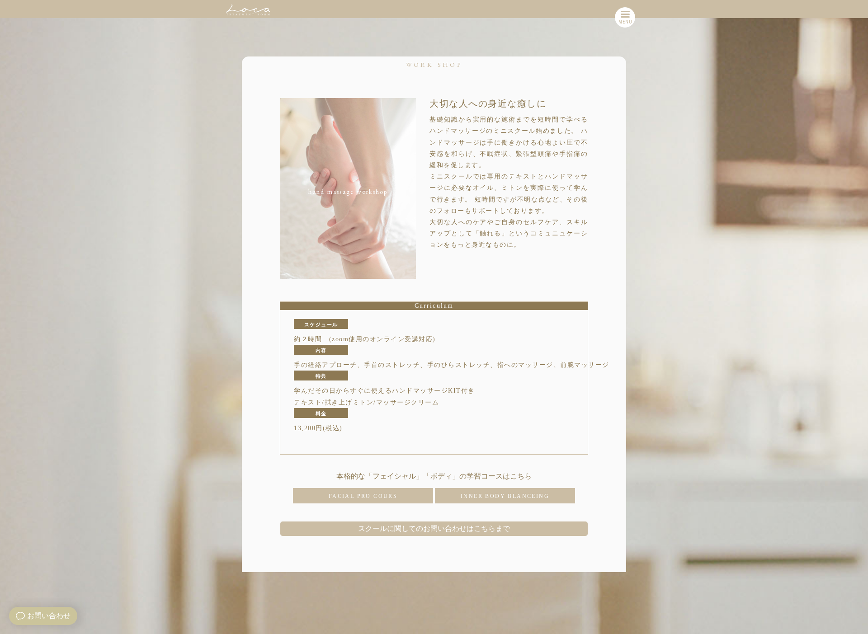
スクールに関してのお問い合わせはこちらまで (434, 528)
